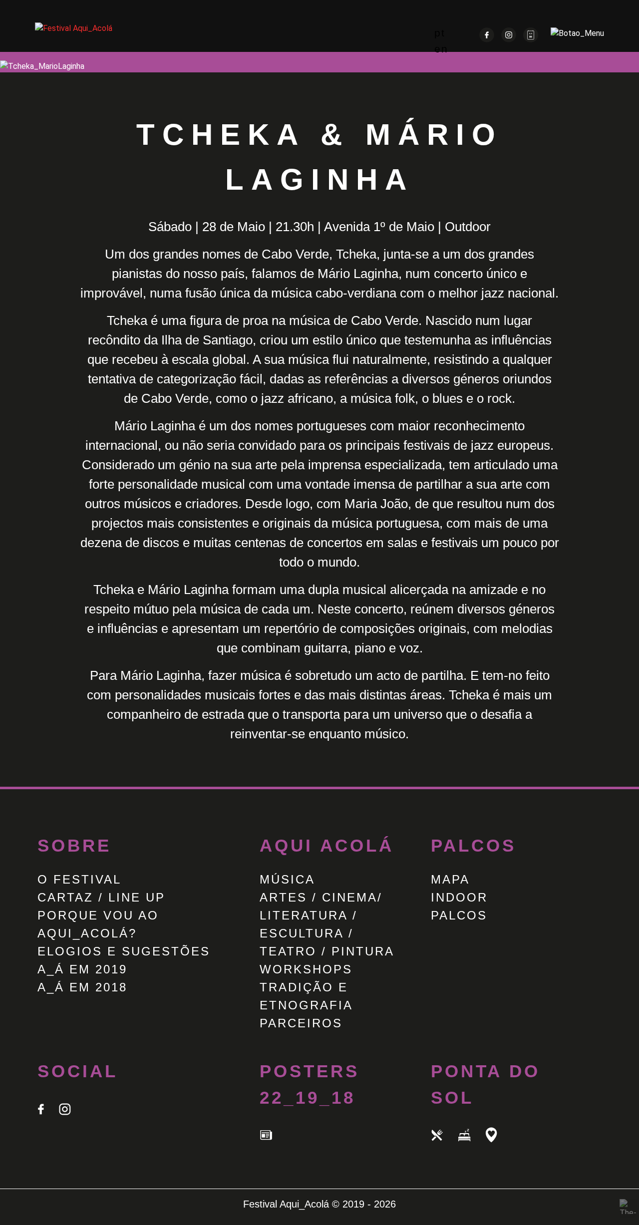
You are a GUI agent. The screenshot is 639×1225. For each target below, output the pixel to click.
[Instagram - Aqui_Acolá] (509, 39)
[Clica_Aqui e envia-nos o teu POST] (70, 1119)
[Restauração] (444, 1145)
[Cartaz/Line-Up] (530, 39)
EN (441, 48)
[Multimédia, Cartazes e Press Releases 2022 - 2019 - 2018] (272, 1145)
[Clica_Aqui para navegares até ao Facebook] (47, 1119)
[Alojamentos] (471, 1145)
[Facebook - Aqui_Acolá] (487, 39)
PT (439, 32)
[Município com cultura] (497, 1145)
